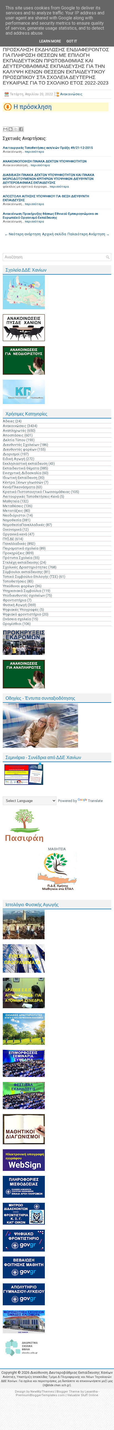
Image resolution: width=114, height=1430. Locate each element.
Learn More (50, 41)
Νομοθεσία (12, 520)
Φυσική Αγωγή (15, 605)
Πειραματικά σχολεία (20, 548)
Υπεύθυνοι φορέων (18, 586)
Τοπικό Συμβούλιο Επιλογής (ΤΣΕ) (30, 576)
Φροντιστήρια (14, 600)
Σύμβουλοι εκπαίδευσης (23, 572)
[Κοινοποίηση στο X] (16, 129)
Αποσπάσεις (13, 435)
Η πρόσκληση (33, 106)
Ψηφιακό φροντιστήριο (22, 614)
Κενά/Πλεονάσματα (19, 487)
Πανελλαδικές (14, 544)
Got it (71, 41)
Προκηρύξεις (14, 553)
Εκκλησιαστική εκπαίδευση (25, 463)
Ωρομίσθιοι (12, 624)
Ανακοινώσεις (71, 94)
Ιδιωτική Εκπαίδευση (20, 478)
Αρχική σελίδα (54, 234)
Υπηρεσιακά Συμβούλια (22, 591)
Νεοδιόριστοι (14, 515)
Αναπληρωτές (14, 430)
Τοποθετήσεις (14, 581)
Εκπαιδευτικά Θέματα (21, 468)
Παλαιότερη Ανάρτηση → (89, 234)
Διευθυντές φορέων (20, 449)
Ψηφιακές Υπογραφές (21, 609)
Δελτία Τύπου (14, 440)
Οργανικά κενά (15, 534)
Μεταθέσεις (13, 506)
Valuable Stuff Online (82, 1395)
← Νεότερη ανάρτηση (22, 234)
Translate (95, 801)
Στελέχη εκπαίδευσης (21, 562)
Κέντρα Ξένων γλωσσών (23, 482)
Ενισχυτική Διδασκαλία (22, 473)
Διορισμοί (11, 454)
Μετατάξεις (13, 511)
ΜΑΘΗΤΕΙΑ (57, 849)
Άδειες (8, 421)
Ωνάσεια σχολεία (17, 619)
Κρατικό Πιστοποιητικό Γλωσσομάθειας (36, 492)
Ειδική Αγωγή (14, 459)
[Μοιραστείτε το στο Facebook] (21, 129)
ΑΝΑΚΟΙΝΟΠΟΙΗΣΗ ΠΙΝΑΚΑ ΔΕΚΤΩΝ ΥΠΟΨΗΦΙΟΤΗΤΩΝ (45, 161)
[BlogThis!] (10, 129)
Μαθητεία (11, 501)
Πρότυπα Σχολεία (17, 558)
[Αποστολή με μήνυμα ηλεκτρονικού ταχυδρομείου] (5, 129)
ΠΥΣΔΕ (8, 539)
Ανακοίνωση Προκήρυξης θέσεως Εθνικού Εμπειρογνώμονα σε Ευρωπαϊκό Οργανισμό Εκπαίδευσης (50, 215)
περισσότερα (34, 152)
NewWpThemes (42, 1391)
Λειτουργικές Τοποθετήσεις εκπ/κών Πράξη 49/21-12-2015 (48, 148)
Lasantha (91, 1391)
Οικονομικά (12, 529)
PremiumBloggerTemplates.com (40, 1395)
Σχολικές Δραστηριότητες (25, 567)
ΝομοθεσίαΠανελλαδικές (24, 525)
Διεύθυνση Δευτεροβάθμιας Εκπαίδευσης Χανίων (71, 1372)
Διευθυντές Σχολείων (21, 445)
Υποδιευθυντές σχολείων (24, 595)
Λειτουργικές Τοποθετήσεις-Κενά (31, 496)
